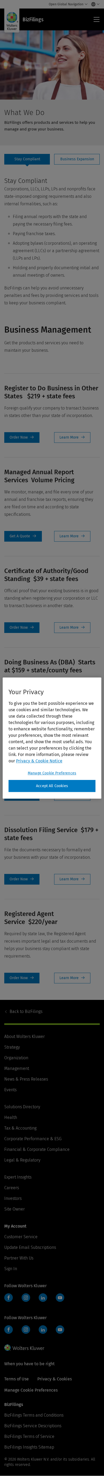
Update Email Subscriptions (30, 1247)
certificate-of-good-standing (72, 628)
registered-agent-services (72, 978)
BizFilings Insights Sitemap (29, 1447)
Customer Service (21, 1236)
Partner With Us (18, 1258)
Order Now (22, 437)
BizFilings (26, 1011)
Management (16, 1068)
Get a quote (23, 536)
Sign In (10, 1268)
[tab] (27, 159)
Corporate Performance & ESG (33, 1138)
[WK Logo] (24, 1347)
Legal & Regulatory (22, 1160)
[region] (52, 738)
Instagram (26, 1297)
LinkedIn (43, 1297)
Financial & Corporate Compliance (37, 1149)
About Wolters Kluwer (24, 1036)
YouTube (60, 1297)
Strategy (12, 1047)
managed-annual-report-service (72, 536)
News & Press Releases (26, 1079)
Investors (13, 1198)
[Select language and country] (94, 4)
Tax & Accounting (20, 1128)
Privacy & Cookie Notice (39, 760)
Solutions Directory (22, 1106)
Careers (11, 1187)
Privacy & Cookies (54, 1378)
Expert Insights (17, 1177)
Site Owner (14, 1209)
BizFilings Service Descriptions (32, 1425)
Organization (16, 1057)
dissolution (72, 879)
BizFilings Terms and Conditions (33, 1415)
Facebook (8, 1297)
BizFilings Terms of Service (29, 1436)
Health (10, 1117)
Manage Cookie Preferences (52, 773)
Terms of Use (16, 1378)
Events (10, 1089)
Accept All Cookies (52, 786)
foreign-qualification (72, 437)
